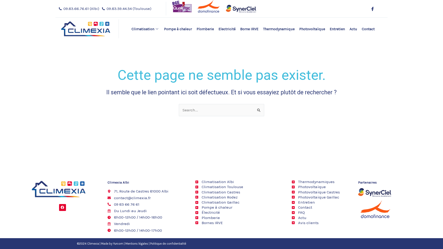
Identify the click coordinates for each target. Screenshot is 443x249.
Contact (368, 29)
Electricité (227, 29)
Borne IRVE (249, 29)
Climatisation (143, 29)
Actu (353, 29)
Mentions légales (136, 243)
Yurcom (118, 243)
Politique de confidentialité (168, 243)
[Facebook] (372, 8)
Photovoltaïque (312, 29)
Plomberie (205, 29)
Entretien (337, 29)
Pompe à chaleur (178, 29)
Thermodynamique (279, 29)
